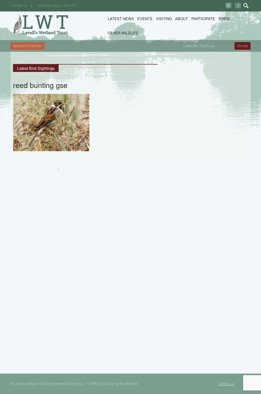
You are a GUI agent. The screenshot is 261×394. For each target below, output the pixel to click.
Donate (242, 46)
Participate (203, 18)
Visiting (164, 18)
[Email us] (228, 5)
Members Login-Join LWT (57, 6)
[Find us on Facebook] (238, 5)
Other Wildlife (123, 32)
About (181, 18)
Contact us (19, 6)
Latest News (121, 18)
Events (144, 18)
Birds (224, 18)
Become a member (27, 46)
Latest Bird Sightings (199, 46)
